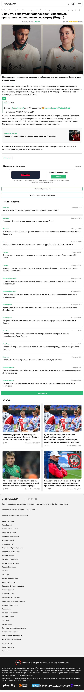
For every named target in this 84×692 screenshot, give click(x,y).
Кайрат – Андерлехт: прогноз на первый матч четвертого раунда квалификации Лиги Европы (41, 348)
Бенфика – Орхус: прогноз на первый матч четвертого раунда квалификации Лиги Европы (39, 321)
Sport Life (5, 620)
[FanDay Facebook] (25, 499)
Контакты (5, 651)
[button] (68, 4)
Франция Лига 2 (8, 594)
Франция (6, 218)
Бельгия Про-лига (9, 555)
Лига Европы (7, 304)
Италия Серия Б (8, 590)
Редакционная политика (11, 639)
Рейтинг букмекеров (42, 189)
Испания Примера (9, 533)
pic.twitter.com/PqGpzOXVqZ (57, 108)
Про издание (7, 624)
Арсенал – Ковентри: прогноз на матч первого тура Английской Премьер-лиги (38, 244)
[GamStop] (39, 686)
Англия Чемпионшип (10, 578)
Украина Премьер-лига (10, 559)
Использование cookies (10, 632)
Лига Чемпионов (8, 521)
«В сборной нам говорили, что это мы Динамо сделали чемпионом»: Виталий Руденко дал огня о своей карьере (21, 483)
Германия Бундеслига (10, 536)
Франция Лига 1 (8, 544)
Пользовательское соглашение (13, 636)
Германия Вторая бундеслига (13, 586)
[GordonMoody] (23, 686)
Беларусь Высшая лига (10, 563)
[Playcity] (9, 686)
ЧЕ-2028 (5, 571)
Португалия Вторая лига (11, 597)
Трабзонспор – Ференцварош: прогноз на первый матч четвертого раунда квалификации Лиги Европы (36, 335)
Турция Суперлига (9, 567)
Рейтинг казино (8, 617)
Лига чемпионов (8, 367)
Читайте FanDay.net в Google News (42, 195)
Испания (6, 207)
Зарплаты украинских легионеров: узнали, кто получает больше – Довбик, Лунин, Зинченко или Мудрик (21, 437)
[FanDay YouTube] (36, 499)
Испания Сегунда (8, 582)
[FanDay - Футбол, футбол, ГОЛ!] (10, 4)
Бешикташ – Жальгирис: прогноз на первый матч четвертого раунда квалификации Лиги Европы (40, 308)
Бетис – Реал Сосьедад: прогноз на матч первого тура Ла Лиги (30, 210)
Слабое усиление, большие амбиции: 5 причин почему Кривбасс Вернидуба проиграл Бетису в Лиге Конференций (62, 483)
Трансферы (6, 609)
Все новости (42, 393)
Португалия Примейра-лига (12, 548)
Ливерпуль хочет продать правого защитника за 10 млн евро (30, 136)
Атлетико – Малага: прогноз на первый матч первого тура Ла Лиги (32, 360)
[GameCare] (76, 686)
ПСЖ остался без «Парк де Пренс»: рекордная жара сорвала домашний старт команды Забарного (41, 232)
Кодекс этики (7, 643)
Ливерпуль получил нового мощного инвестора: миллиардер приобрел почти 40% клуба (39, 256)
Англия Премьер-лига (10, 529)
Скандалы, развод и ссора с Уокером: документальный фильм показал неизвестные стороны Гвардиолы (40, 269)
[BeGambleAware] (59, 685)
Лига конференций (9, 278)
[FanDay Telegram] (29, 499)
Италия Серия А (8, 540)
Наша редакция (8, 647)
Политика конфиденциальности (14, 628)
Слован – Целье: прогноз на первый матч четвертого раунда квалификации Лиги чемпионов (39, 384)
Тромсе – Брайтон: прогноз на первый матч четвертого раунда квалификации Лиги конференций (40, 295)
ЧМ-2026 (5, 575)
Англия (37, 21)
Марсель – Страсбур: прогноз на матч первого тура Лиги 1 (28, 221)
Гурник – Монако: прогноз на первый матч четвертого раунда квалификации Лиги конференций (39, 282)
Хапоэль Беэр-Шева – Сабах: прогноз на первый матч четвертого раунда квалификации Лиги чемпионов (42, 371)
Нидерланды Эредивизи (11, 552)
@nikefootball (18, 108)
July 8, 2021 (29, 112)
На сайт (58, 176)
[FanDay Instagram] (32, 499)
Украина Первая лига (10, 605)
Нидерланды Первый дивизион (13, 601)
